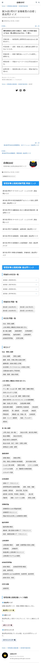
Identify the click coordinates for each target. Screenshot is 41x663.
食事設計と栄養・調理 (10, 447)
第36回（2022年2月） (10, 280)
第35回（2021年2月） (10, 284)
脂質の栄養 (21, 465)
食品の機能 (6, 436)
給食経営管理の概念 (19, 566)
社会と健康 (6, 356)
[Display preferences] (39, 2)
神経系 (34, 410)
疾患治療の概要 (8, 407)
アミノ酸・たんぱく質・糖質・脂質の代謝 (16, 396)
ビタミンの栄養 (33, 465)
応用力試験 (19, 338)
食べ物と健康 (7, 331)
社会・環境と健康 (8, 323)
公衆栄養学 (27, 334)
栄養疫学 (15, 548)
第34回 (12, 21)
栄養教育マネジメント (9, 176)
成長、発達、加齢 (28, 487)
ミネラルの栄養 (8, 469)
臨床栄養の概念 (8, 527)
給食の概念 (6, 566)
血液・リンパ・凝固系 (10, 418)
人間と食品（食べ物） (10, 432)
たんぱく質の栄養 (8, 465)
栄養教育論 (7, 21)
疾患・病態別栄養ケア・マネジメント (15, 534)
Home (3, 6)
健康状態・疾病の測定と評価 (12, 363)
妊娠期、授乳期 (8, 490)
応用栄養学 (28, 331)
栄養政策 (6, 548)
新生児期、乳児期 (21, 490)
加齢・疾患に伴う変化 (10, 403)
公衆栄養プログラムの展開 (11, 556)
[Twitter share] (16, 90)
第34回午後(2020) (23, 6)
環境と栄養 (31, 498)
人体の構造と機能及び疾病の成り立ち (15, 327)
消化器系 (35, 407)
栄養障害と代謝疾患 (22, 407)
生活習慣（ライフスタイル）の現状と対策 (16, 367)
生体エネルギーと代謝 (10, 392)
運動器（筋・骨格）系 (19, 414)
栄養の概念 (6, 458)
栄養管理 (6, 588)
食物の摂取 (16, 458)
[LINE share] (20, 90)
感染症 (5, 421)
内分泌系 (25, 410)
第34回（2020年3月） (10, 289)
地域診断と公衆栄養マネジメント (13, 552)
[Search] (36, 2)
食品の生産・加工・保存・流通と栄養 (15, 443)
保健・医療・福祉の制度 (10, 374)
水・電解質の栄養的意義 (24, 469)
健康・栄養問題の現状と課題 (25, 545)
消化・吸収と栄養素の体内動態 (12, 461)
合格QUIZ (20, 2)
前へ (4, 26)
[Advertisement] (20, 115)
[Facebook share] (24, 90)
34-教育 (17, 21)
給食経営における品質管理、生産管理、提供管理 (18, 574)
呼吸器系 (6, 414)
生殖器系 (32, 414)
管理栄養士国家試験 (12, 6)
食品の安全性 (17, 436)
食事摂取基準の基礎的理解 (11, 487)
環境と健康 (16, 356)
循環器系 (6, 410)
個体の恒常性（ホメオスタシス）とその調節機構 (18, 400)
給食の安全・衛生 (8, 577)
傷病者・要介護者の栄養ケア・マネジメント (17, 530)
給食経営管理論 (8, 338)
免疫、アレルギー (26, 418)
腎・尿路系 (15, 410)
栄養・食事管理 (8, 570)
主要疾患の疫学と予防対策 (11, 371)
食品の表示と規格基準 (10, 439)
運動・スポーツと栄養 (18, 498)
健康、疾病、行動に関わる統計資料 (14, 360)
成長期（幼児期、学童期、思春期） (14, 494)
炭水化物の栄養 (31, 461)
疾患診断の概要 (25, 403)
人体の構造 (6, 385)
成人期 (31, 494)
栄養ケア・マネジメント (10, 483)
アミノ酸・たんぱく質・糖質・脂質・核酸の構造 (18, 389)
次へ (36, 26)
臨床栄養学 (16, 334)
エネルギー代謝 (8, 472)
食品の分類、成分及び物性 (28, 432)
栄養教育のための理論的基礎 (12, 508)
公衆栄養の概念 (8, 545)
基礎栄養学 (18, 331)
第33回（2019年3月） (10, 293)
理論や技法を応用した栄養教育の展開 (15, 516)
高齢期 (5, 498)
